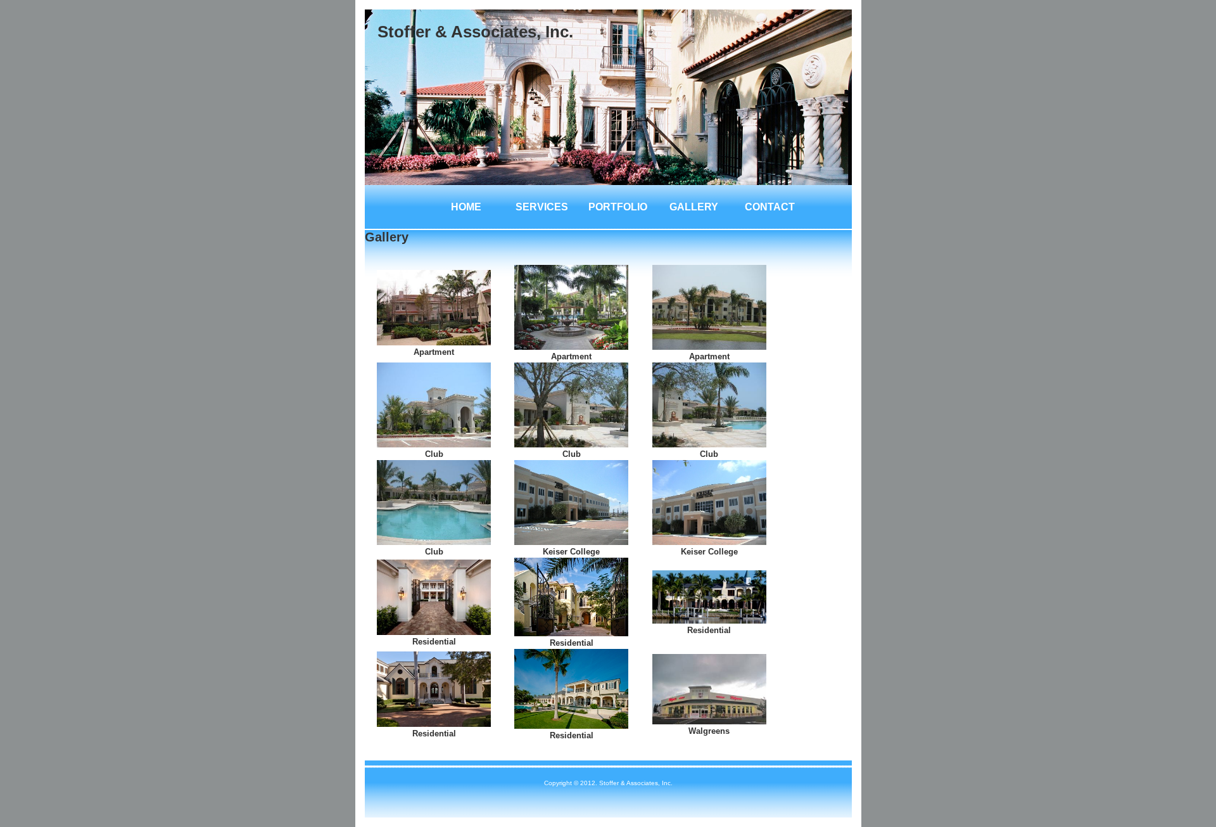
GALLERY (693, 207)
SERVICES (542, 207)
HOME (466, 207)
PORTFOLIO (617, 207)
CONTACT (770, 207)
